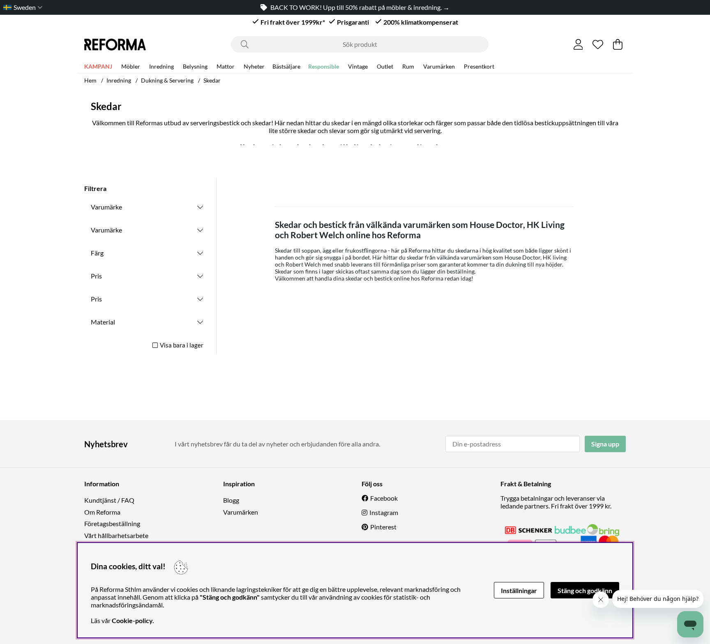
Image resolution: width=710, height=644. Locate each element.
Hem (90, 80)
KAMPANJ (98, 66)
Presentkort (479, 66)
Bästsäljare (286, 66)
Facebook (384, 498)
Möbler (130, 66)
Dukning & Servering (167, 80)
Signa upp (605, 444)
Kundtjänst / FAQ (109, 500)
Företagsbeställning (112, 523)
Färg (97, 253)
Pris (96, 276)
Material (103, 322)
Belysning (195, 66)
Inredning (161, 66)
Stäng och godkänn (585, 590)
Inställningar (519, 590)
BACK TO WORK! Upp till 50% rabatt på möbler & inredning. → (360, 7)
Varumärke (106, 207)
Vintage (358, 66)
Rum (408, 66)
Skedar (212, 80)
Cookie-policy (132, 620)
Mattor (226, 66)
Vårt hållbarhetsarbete (116, 535)
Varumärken (439, 66)
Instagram (383, 512)
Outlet (385, 66)
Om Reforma (102, 512)
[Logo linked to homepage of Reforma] (115, 45)
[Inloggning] (578, 44)
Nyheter (254, 66)
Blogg (231, 500)
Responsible (323, 66)
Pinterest (383, 527)
